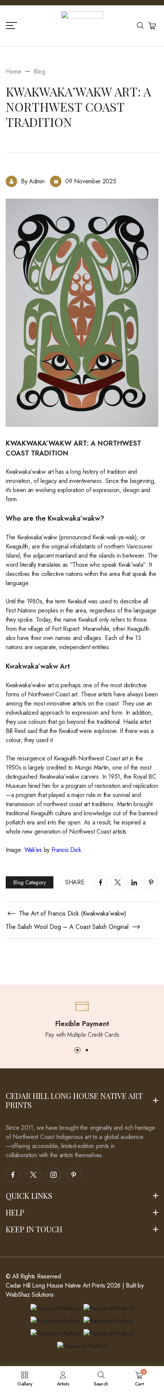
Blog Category (29, 882)
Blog (39, 71)
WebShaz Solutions (30, 1294)
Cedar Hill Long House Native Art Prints (55, 1285)
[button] (77, 1050)
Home (13, 71)
